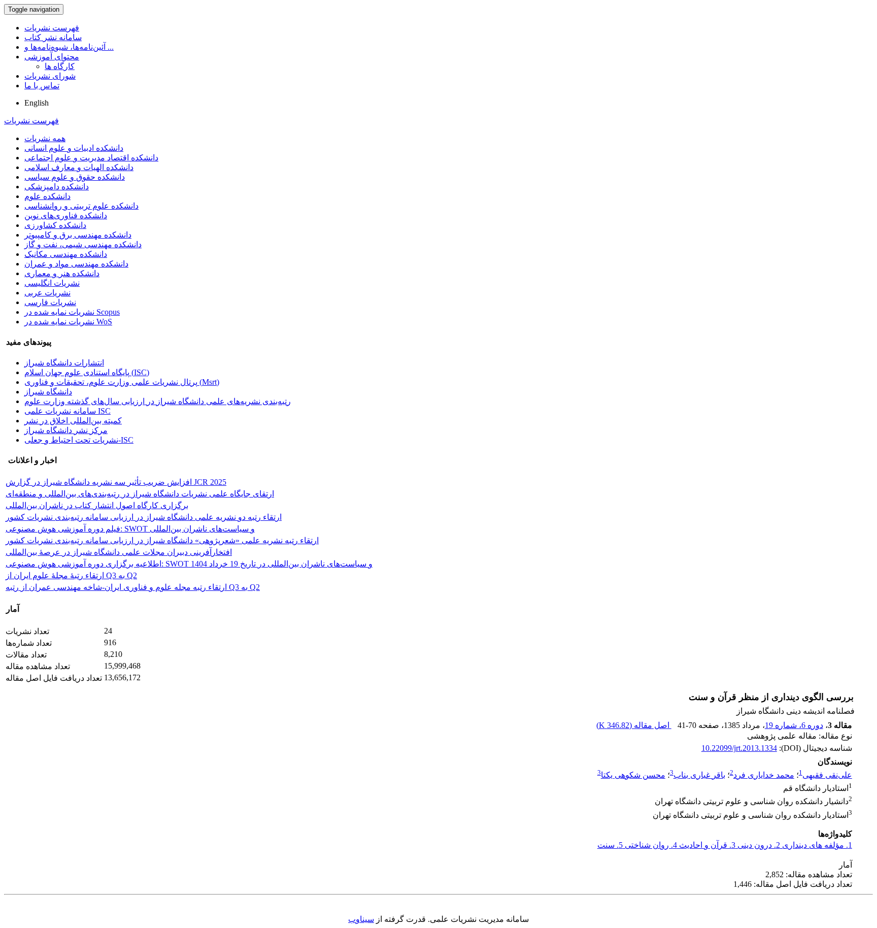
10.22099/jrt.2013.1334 (739, 748)
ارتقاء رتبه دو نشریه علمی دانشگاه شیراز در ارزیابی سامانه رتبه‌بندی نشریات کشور (144, 517)
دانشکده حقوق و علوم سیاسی (74, 177)
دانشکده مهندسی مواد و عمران (76, 263)
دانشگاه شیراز (48, 391)
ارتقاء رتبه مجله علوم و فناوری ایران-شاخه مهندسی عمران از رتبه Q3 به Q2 (133, 587)
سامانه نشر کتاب (53, 37)
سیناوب (361, 919)
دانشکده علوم (47, 196)
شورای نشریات (50, 76)
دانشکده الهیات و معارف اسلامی (78, 167)
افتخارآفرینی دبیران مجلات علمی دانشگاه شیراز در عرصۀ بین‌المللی (119, 552)
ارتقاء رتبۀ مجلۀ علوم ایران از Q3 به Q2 (71, 575)
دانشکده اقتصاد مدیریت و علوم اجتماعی (91, 157)
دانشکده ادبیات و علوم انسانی (73, 148)
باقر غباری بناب (699, 775)
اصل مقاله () (633, 725)
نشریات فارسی (50, 302)
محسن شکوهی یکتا (633, 775)
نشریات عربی (47, 292)
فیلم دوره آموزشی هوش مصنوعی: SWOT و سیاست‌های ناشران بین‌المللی (130, 528)
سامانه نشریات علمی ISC (67, 411)
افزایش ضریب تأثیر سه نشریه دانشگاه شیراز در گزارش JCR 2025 (116, 482)
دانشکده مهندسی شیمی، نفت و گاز (83, 244)
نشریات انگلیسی (52, 283)
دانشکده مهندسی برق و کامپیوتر (77, 234)
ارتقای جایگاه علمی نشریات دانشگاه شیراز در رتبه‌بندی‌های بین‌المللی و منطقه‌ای (140, 493)
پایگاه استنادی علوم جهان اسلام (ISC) (86, 372)
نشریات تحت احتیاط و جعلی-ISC (78, 440)
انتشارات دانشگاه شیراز (64, 362)
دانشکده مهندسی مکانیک (65, 254)
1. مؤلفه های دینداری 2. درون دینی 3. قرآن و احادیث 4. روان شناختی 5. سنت (724, 845)
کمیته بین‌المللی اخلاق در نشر (73, 420)
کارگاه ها (60, 66)
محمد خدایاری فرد (763, 775)
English (36, 102)
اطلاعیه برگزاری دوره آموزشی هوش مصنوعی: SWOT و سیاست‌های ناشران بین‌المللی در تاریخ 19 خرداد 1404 (189, 563)
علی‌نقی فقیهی (827, 775)
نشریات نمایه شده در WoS (68, 321)
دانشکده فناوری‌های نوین (65, 215)
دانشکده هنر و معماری (61, 273)
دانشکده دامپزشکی (56, 186)
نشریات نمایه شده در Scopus (72, 312)
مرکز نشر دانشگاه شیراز (66, 430)
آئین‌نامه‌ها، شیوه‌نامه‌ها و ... (69, 47)
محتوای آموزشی (51, 56)
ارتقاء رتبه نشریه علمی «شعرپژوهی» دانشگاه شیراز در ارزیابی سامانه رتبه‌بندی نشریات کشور (162, 540)
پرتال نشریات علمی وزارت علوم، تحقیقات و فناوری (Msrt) (121, 382)
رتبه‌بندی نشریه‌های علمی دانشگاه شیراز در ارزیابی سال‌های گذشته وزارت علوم (157, 401)
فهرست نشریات (51, 27)
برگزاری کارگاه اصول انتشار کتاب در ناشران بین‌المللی (97, 505)
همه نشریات (44, 138)
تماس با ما (41, 85)
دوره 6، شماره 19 (794, 725)
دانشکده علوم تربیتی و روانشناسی (81, 206)
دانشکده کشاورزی (55, 225)
